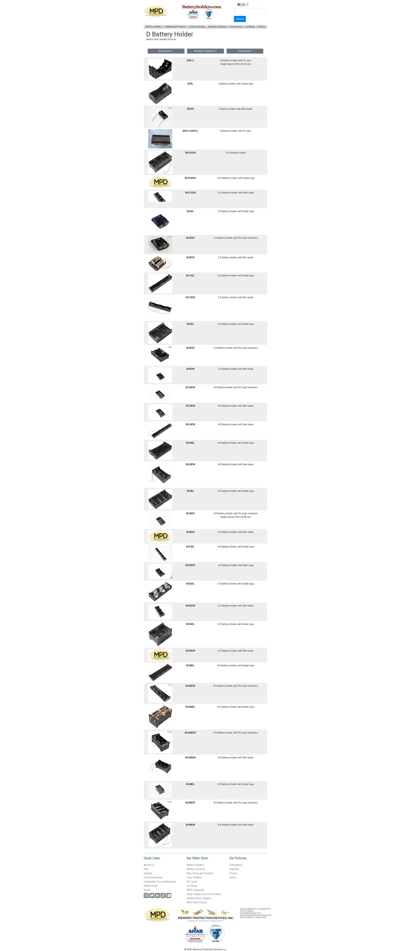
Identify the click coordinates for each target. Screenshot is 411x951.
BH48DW (190, 824)
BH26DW (190, 605)
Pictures (171, 39)
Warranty (234, 869)
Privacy (233, 873)
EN (243, 4)
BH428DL (190, 706)
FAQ (146, 869)
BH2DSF (190, 237)
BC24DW (190, 405)
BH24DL (190, 442)
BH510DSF (190, 178)
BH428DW (190, 757)
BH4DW (190, 532)
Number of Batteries (204, 51)
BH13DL (190, 275)
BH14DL (190, 546)
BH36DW (190, 650)
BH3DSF (190, 347)
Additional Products (175, 26)
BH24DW (190, 464)
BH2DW (190, 257)
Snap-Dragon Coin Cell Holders (204, 894)
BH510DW (190, 152)
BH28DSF (190, 685)
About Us (149, 864)
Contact (148, 873)
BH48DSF (190, 802)
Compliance (235, 864)
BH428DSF (190, 732)
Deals (147, 889)
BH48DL (190, 784)
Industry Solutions (217, 26)
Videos (261, 26)
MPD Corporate (195, 889)
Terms (232, 877)
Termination (244, 51)
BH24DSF (190, 565)
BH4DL (190, 491)
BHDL (190, 83)
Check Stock (151, 885)
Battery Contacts (196, 869)
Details (163, 39)
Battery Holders (154, 26)
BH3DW (190, 368)
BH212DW (190, 192)
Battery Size (165, 51)
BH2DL (190, 211)
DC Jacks (192, 881)
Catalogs (250, 26)
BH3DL (190, 324)
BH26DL (190, 583)
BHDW (190, 108)
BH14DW (190, 424)
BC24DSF (190, 387)
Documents (236, 26)
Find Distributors (153, 877)
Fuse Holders (194, 877)
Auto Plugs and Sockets (200, 873)
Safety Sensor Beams (199, 898)
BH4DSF (190, 513)
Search (240, 18)
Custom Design (197, 26)
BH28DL (190, 665)
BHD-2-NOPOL (190, 130)
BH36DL (190, 624)
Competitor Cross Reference (160, 881)
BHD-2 (190, 60)
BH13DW (190, 297)
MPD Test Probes (197, 902)
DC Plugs (192, 885)
